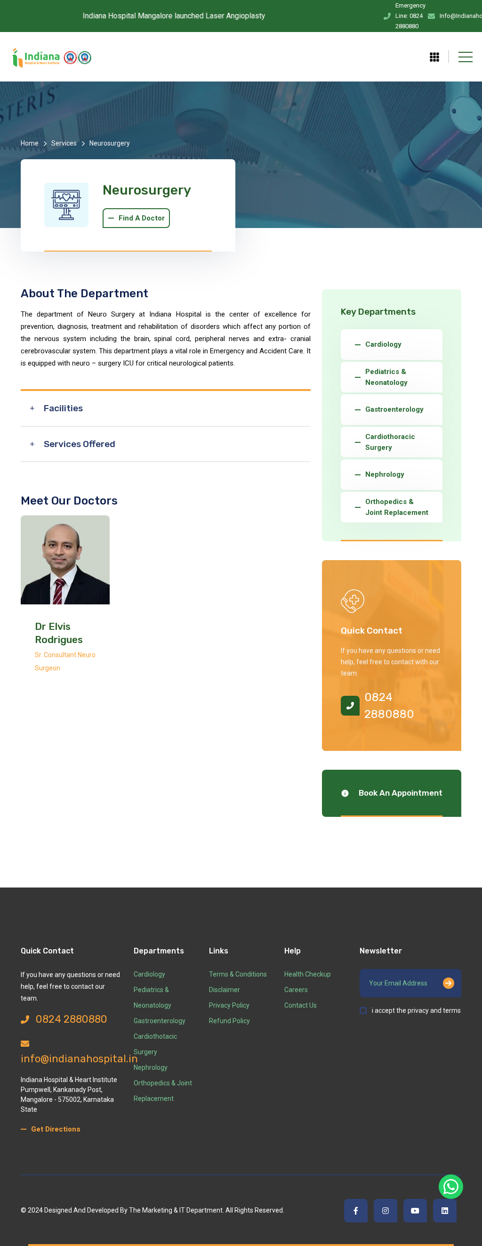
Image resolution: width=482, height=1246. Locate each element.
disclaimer (224, 990)
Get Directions (55, 1129)
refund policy (229, 1021)
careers (296, 990)
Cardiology (149, 974)
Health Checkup (307, 974)
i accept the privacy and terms (416, 1010)
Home (30, 143)
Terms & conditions (238, 974)
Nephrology (151, 1067)
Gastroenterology (159, 1021)
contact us (300, 1005)
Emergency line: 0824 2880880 (410, 16)
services (64, 143)
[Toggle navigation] (465, 57)
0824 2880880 (389, 706)
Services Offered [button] (79, 444)
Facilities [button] (63, 408)
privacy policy (229, 1005)
